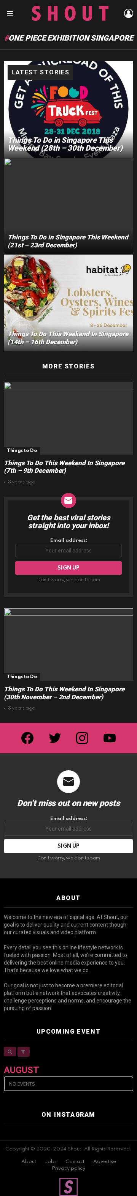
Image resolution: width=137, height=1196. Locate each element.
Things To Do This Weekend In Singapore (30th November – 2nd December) (64, 693)
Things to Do (22, 450)
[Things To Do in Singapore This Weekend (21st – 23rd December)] (68, 206)
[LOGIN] (128, 13)
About (28, 1161)
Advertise (104, 1161)
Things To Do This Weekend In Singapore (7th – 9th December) (64, 467)
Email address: (68, 540)
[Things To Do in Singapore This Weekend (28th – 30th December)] (68, 109)
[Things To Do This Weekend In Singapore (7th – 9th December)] (68, 418)
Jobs (51, 1161)
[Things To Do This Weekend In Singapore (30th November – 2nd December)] (68, 644)
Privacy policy (68, 1168)
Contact (74, 1161)
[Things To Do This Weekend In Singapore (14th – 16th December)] (68, 303)
